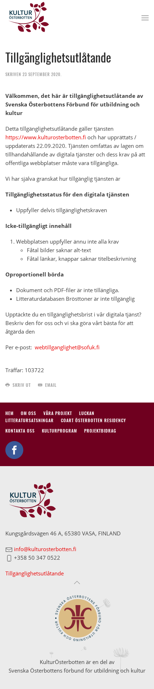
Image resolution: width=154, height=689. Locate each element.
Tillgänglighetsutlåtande (34, 573)
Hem (9, 413)
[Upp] (77, 582)
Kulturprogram (59, 431)
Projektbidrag (100, 431)
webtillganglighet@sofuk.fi (67, 347)
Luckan (87, 413)
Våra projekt (57, 413)
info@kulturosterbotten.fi (45, 549)
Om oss (28, 413)
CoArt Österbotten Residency (93, 420)
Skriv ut (22, 385)
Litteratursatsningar (29, 420)
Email (51, 385)
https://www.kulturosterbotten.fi (45, 137)
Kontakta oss (20, 431)
